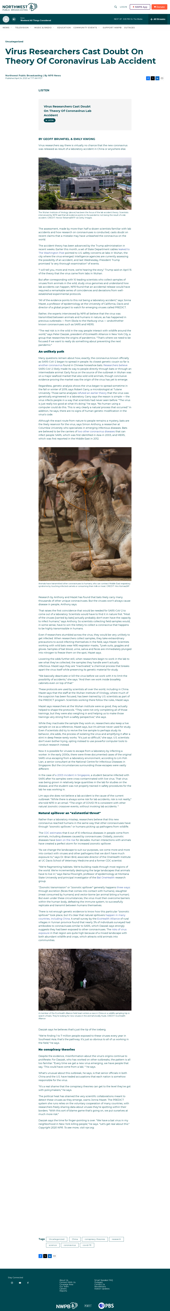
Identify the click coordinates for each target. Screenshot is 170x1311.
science (53, 1245)
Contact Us (99, 1285)
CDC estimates (53, 832)
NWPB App (141, 6)
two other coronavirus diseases (96, 431)
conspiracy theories (95, 1239)
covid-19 (87, 1245)
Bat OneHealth (106, 877)
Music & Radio (43, 27)
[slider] (18, 19)
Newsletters (100, 1287)
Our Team (64, 1287)
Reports (63, 1291)
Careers (63, 1289)
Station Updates (101, 1289)
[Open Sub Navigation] (11, 28)
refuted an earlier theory (92, 393)
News (6, 27)
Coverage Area (66, 1285)
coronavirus (70, 1245)
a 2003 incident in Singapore (72, 775)
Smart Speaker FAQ (103, 1280)
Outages (129, 27)
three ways (123, 887)
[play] (6, 19)
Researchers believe (115, 365)
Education (64, 27)
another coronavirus (51, 365)
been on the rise (65, 840)
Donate (160, 7)
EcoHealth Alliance (108, 918)
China (75, 1239)
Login (123, 7)
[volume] (14, 19)
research (116, 1239)
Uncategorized (14, 41)
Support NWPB (112, 27)
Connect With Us (67, 1282)
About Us (64, 1280)
